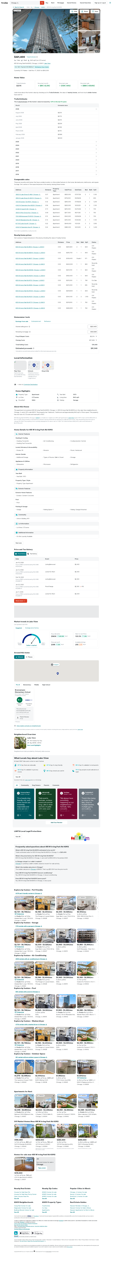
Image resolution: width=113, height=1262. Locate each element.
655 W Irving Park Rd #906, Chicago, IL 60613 (30, 285)
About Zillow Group (26, 1239)
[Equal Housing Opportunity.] (34, 1251)
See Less (19, 543)
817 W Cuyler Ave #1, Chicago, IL (26, 223)
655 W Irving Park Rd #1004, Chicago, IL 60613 (30, 291)
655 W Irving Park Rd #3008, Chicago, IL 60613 (30, 270)
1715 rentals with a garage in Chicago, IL (29, 926)
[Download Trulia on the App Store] (24, 1233)
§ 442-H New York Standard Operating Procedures (25, 1223)
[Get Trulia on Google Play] (37, 1233)
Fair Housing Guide (36, 1239)
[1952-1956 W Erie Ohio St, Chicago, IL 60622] (87, 903)
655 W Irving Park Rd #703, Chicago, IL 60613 (30, 280)
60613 (43, 7)
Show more (19, 601)
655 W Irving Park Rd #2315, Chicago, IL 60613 (30, 308)
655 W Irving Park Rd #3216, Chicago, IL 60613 (30, 276)
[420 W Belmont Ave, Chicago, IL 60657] (88, 1101)
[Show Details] (96, 109)
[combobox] (27, 3)
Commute (56, 785)
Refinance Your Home (42, 67)
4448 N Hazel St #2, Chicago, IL (26, 209)
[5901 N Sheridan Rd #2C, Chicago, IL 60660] (88, 1131)
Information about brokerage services (25, 1226)
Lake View (47, 63)
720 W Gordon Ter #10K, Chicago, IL (27, 202)
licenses (61, 1220)
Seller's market (31, 645)
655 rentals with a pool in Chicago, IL (28, 992)
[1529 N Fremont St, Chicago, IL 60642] (87, 968)
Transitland (36, 1216)
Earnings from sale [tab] (22, 321)
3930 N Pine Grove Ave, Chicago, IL (27, 212)
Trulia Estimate (22, 102)
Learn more (80, 729)
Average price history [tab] (32, 628)
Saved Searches (85, 3)
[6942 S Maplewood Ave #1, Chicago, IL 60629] (87, 1067)
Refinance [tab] (47, 321)
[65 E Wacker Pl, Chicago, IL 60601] (87, 1001)
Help (80, 1239)
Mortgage (60, 3)
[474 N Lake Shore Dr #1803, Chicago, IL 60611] (24, 1164)
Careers (44, 1239)
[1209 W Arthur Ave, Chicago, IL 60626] (45, 903)
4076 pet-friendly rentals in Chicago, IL (29, 893)
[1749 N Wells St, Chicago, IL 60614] (45, 1101)
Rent (52, 3)
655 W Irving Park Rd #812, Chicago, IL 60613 (30, 247)
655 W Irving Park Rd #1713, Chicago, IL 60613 (30, 302)
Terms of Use (65, 1239)
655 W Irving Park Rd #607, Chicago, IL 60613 (30, 258)
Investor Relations (57, 1239)
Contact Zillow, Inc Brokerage (22, 1229)
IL (31, 7)
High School (46, 685)
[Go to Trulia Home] (5, 2)
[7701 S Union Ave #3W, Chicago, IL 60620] (66, 1067)
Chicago (36, 7)
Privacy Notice (85, 1239)
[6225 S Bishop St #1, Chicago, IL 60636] (45, 1067)
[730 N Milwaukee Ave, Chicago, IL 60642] (66, 1001)
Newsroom (49, 1239)
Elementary (27, 685)
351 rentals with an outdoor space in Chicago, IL (31, 1057)
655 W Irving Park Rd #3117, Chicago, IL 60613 (30, 264)
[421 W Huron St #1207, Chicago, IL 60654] (45, 1131)
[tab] (20, 554)
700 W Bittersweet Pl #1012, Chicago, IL (28, 216)
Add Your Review (56, 822)
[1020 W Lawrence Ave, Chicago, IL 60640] (24, 1067)
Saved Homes (71, 3)
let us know (69, 1246)
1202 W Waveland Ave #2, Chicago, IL (27, 220)
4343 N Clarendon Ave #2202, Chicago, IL (29, 205)
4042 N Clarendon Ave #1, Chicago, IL (28, 227)
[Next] (97, 908)
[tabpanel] (56, 338)
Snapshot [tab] (19, 628)
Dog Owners (36, 785)
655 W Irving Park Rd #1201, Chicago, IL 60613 (30, 296)
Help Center (48, 1251)
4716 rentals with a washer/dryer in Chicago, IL (31, 1024)
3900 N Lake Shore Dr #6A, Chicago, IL (28, 194)
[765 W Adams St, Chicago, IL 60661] (24, 903)
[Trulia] (16, 1233)
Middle (36, 685)
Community (25, 785)
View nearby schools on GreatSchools (29, 726)
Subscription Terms (73, 1239)
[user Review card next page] (98, 803)
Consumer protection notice (41, 1226)
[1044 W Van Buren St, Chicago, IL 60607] (66, 903)
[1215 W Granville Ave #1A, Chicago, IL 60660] (67, 1131)
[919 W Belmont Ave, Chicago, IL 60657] (24, 1101)
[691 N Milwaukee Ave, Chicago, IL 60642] (87, 936)
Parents (46, 785)
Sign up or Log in (100, 3)
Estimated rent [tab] (36, 321)
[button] (42, 3)
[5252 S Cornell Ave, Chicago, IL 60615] (66, 936)
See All (19, 777)
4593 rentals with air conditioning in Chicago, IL (31, 959)
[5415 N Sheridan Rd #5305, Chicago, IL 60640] (24, 1131)
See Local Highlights (34, 745)
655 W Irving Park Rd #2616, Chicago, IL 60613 (30, 253)
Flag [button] (30, 815)
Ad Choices (92, 1239)
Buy (47, 3)
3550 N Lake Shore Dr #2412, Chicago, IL (28, 198)
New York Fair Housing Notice (21, 1225)
